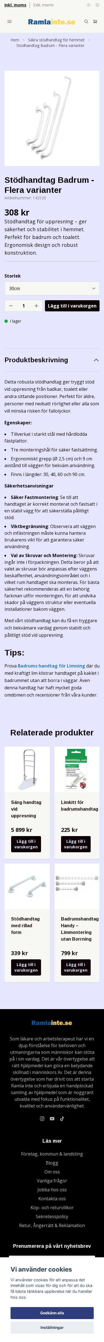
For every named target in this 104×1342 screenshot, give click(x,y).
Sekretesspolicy (52, 1216)
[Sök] (86, 21)
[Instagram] (42, 1118)
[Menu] (9, 21)
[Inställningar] (88, 5)
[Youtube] (52, 1118)
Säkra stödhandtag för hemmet (56, 39)
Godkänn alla (52, 1313)
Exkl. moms (43, 5)
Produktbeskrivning (36, 360)
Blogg (52, 1163)
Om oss (52, 1172)
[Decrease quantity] (11, 305)
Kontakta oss (52, 1199)
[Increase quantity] (36, 305)
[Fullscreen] (52, 118)
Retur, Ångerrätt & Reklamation (52, 1225)
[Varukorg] (95, 21)
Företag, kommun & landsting (52, 1154)
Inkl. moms (15, 5)
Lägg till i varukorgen (26, 844)
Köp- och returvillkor (52, 1207)
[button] (90, 120)
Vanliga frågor (52, 1181)
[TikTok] (62, 1118)
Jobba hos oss (52, 1190)
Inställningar (52, 1327)
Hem (15, 39)
